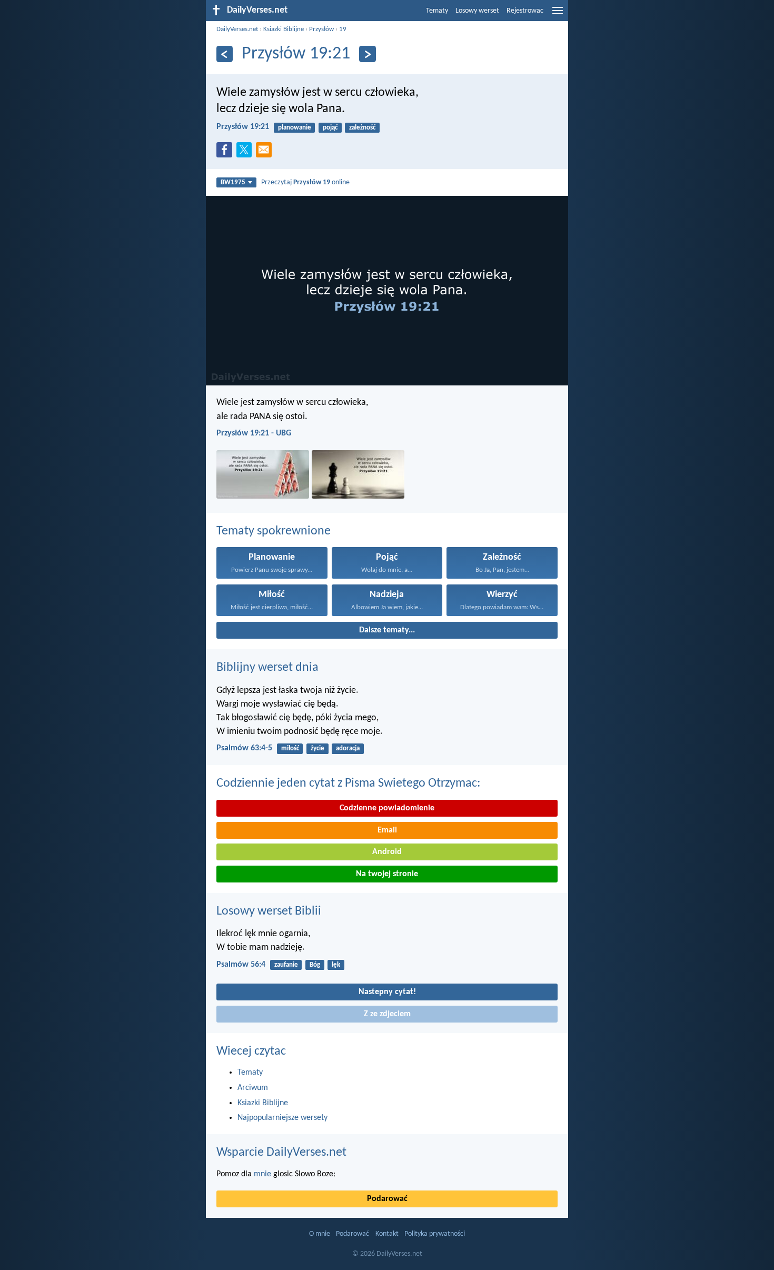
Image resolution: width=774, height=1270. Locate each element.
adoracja (348, 748)
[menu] (557, 14)
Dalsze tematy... (387, 630)
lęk (336, 964)
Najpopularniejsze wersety (282, 1118)
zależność (362, 127)
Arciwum (252, 1088)
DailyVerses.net (237, 29)
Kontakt (387, 1234)
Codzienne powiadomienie (387, 808)
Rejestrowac (525, 11)
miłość (290, 748)
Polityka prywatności (434, 1234)
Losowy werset (477, 11)
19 (342, 29)
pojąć (330, 127)
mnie (262, 1174)
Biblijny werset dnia (267, 667)
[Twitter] (246, 152)
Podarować (387, 1199)
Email (387, 830)
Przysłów (321, 29)
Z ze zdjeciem (387, 1014)
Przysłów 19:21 (242, 127)
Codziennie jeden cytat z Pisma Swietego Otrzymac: (348, 783)
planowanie (294, 127)
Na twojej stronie (387, 874)
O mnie (319, 1234)
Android (387, 852)
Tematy (437, 11)
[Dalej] (367, 54)
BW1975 (233, 182)
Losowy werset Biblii (268, 911)
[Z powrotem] (224, 54)
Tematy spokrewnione (273, 531)
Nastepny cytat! (387, 992)
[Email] (266, 152)
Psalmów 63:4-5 (244, 748)
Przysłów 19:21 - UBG (253, 433)
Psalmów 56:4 (240, 964)
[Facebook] (226, 152)
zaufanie (286, 964)
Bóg (315, 964)
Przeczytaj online (305, 182)
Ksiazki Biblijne (283, 29)
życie (317, 748)
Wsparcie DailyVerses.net (281, 1152)
